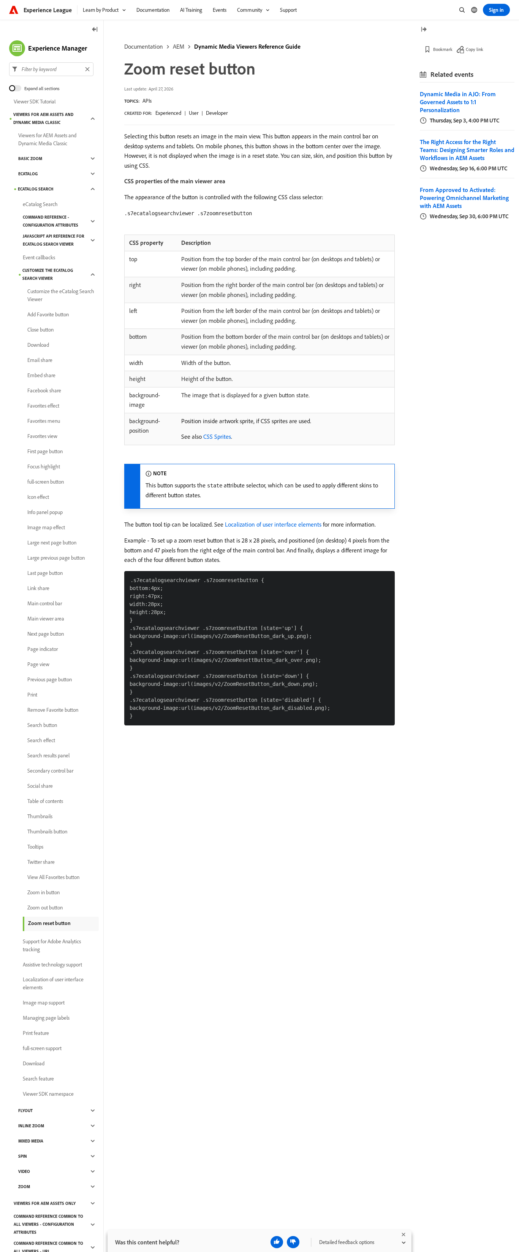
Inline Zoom (31, 1125)
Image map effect (46, 527)
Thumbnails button (47, 831)
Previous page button (49, 679)
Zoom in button (43, 892)
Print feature (36, 1033)
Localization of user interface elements (273, 524)
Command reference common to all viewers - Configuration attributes (48, 1224)
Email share (39, 360)
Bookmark (443, 49)
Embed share (41, 375)
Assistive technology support (52, 964)
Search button (42, 725)
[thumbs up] (277, 1242)
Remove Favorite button (52, 709)
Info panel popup (45, 512)
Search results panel (48, 755)
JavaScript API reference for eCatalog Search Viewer (53, 240)
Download (38, 344)
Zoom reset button (49, 923)
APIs (147, 100)
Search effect (41, 740)
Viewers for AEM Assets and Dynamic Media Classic (43, 118)
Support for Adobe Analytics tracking (52, 945)
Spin (22, 1156)
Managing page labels (46, 1017)
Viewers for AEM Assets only (45, 1203)
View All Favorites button (53, 877)
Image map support (44, 1002)
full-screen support (42, 1048)
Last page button (45, 573)
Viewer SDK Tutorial (34, 101)
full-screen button (45, 481)
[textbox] (51, 69)
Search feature (38, 1078)
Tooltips (35, 846)
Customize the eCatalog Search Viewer (47, 274)
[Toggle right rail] (423, 29)
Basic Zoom (30, 158)
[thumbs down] (293, 1242)
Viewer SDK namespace (48, 1093)
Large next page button (51, 542)
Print (32, 694)
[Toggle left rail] (95, 29)
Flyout (25, 1110)
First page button (45, 451)
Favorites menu (43, 420)
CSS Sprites (217, 436)
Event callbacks (39, 257)
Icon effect (38, 497)
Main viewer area (45, 618)
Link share (38, 588)
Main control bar (44, 603)
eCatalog (28, 173)
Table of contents (45, 801)
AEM (178, 46)
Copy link (474, 49)
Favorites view (42, 436)
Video (24, 1171)
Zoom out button (45, 907)
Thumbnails (39, 816)
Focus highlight (43, 466)
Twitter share (41, 861)
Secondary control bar (50, 770)
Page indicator (42, 649)
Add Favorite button (48, 314)
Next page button (45, 633)
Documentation (143, 46)
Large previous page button (56, 557)
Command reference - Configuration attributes (50, 221)
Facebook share (44, 390)
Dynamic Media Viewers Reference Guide (247, 46)
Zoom (24, 1186)
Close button (40, 329)
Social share (40, 785)
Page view (38, 664)
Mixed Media (30, 1141)
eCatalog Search (35, 189)
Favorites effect (43, 405)
